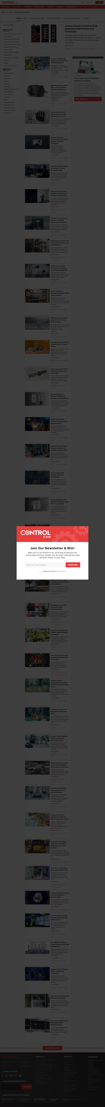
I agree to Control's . (54, 571)
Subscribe (73, 565)
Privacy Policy (60, 571)
